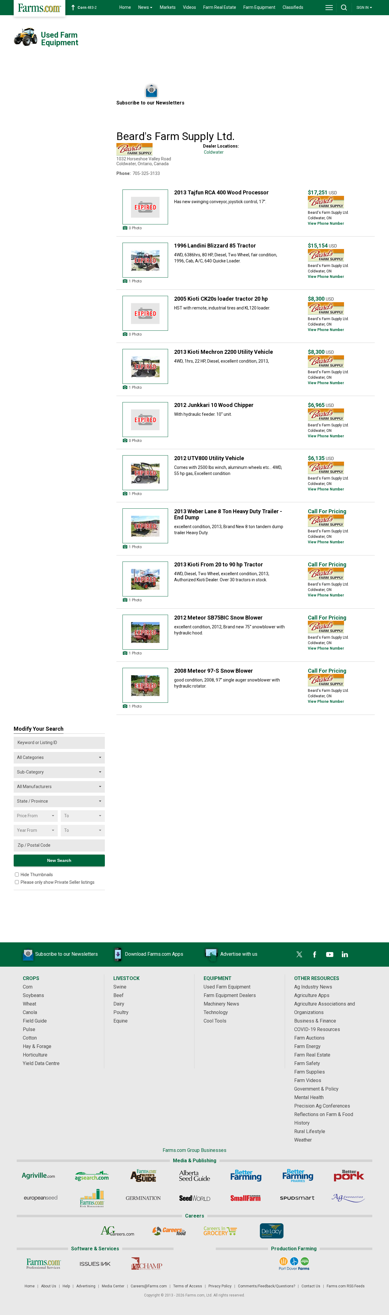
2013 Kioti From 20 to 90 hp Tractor (218, 564)
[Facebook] (314, 954)
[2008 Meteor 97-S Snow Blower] (145, 685)
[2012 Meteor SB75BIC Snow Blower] (145, 632)
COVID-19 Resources (317, 1029)
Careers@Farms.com (149, 1286)
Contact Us (310, 1286)
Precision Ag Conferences (322, 1106)
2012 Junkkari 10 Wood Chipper (213, 405)
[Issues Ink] (95, 1264)
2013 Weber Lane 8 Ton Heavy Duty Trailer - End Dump (228, 514)
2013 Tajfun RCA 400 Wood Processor (221, 192)
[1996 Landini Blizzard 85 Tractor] (145, 260)
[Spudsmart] (297, 1198)
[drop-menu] (329, 7)
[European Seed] (41, 1198)
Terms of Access (187, 1286)
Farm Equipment (259, 7)
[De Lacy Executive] (272, 1231)
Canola (30, 1012)
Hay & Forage (37, 1046)
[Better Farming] (246, 1175)
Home (125, 7)
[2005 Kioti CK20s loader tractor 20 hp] (145, 313)
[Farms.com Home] (39, 8)
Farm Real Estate (219, 7)
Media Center (113, 1286)
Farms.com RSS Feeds (346, 1286)
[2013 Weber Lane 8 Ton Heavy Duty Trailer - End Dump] (145, 525)
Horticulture (35, 1055)
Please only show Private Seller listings (58, 882)
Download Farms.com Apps (154, 954)
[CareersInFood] (169, 1231)
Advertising (85, 1286)
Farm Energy (307, 1046)
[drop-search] (344, 7)
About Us (48, 1286)
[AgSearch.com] (92, 1175)
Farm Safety (307, 1063)
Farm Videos (307, 1080)
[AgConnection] (349, 1198)
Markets (168, 7)
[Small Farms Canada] (246, 1198)
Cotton (30, 1038)
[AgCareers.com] (117, 1231)
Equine (120, 1021)
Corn (28, 987)
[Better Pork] (349, 1175)
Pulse (29, 1029)
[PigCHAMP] (146, 1264)
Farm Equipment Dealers (230, 995)
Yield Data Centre (41, 1063)
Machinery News (221, 1004)
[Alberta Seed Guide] (195, 1175)
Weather (303, 1140)
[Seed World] (195, 1198)
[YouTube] (330, 954)
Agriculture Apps (311, 995)
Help (66, 1286)
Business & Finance (315, 1021)
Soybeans (33, 995)
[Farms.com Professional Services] (44, 1264)
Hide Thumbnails (37, 874)
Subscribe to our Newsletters (66, 954)
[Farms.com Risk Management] (92, 1198)
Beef (118, 995)
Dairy (118, 1004)
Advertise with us (238, 954)
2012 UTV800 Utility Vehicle (209, 458)
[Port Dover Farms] (294, 1264)
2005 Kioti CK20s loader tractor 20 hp (221, 298)
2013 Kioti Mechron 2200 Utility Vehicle (223, 352)
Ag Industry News (313, 987)
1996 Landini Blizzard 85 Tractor (215, 245)
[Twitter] (299, 954)
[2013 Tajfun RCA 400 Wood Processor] (145, 207)
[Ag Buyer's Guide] (143, 1175)
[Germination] (143, 1198)
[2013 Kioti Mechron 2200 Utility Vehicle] (145, 366)
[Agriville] (41, 1175)
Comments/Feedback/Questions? (266, 1286)
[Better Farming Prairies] (297, 1175)
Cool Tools (215, 1021)
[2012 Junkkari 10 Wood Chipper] (145, 419)
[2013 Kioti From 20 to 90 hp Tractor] (145, 579)
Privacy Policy (220, 1286)
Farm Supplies (309, 1072)
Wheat (29, 1004)
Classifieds (293, 7)
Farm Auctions (309, 1038)
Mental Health (309, 1097)
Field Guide (35, 1021)
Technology (216, 1012)
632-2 (88, 7)
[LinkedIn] (345, 954)
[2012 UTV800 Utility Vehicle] (145, 472)
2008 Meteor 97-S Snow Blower (213, 671)
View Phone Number (326, 223)
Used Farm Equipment (227, 987)
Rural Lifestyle (309, 1131)
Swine (119, 987)
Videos (189, 7)
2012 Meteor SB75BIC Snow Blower (218, 617)
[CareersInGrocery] (220, 1231)
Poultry (121, 1012)
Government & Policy (316, 1089)
